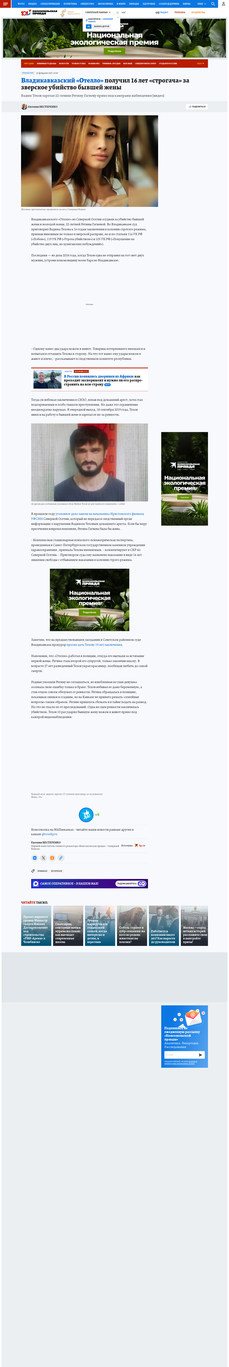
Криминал (42, 871)
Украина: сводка (111, 63)
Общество (87, 3)
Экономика (105, 3)
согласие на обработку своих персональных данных (180, 1062)
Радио (164, 12)
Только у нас (79, 63)
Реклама (179, 12)
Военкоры (94, 63)
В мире (121, 3)
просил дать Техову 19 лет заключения (94, 644)
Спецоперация (50, 3)
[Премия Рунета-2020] (68, 12)
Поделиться (198, 106)
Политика (70, 3)
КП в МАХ (127, 63)
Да (89, 26)
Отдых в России (168, 63)
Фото (21, 3)
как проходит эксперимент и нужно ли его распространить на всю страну (103, 380)
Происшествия (27, 73)
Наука (186, 3)
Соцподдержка (169, 3)
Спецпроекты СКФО (145, 63)
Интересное (56, 871)
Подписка (198, 12)
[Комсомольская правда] (39, 12)
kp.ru (142, 845)
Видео (32, 3)
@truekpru (49, 834)
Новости (64, 63)
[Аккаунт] (223, 4)
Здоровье (149, 3)
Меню (5, 4)
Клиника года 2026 (46, 63)
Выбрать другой (101, 26)
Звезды (134, 3)
